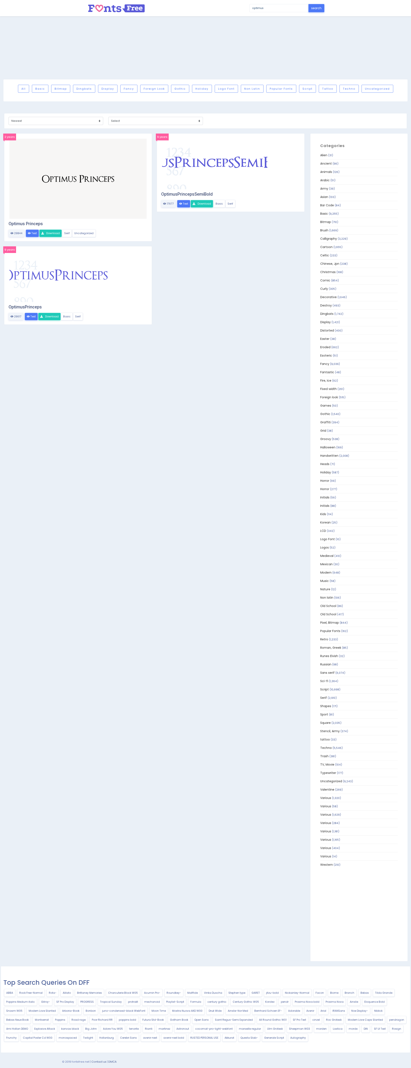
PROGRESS (87, 1002)
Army (324, 188)
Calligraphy (328, 239)
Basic (40, 89)
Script (307, 89)
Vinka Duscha (213, 993)
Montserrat (42, 1020)
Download (53, 233)
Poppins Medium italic (20, 1002)
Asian (324, 197)
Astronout (182, 1029)
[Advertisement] (205, 48)
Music (324, 581)
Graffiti (325, 422)
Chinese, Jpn (329, 264)
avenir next (150, 1038)
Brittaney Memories (89, 993)
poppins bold (127, 1020)
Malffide (192, 993)
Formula (195, 1002)
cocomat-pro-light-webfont (214, 1029)
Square (325, 723)
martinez (164, 1029)
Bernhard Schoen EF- (268, 1011)
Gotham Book (179, 1020)
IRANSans (338, 1011)
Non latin (252, 89)
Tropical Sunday (111, 1002)
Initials (324, 497)
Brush (324, 230)
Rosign (396, 1029)
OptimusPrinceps (25, 306)
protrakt (133, 1002)
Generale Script (274, 1038)
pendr (285, 1002)
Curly (324, 289)
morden (321, 1029)
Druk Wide (215, 1011)
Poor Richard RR (102, 1020)
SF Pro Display (65, 1002)
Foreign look (154, 89)
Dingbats (84, 89)
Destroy (326, 305)
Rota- (53, 993)
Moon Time (159, 1011)
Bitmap (61, 89)
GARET (256, 993)
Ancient (326, 163)
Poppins (60, 1020)
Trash (324, 756)
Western (326, 865)
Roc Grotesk (334, 1020)
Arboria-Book (70, 1011)
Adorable (294, 1011)
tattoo (327, 89)
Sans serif (327, 673)
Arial (323, 1011)
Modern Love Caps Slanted (365, 1020)
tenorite (134, 1029)
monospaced (68, 1038)
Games (325, 405)
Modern (326, 572)
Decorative (328, 297)
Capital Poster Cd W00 (37, 1038)
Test (34, 233)
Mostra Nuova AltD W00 (187, 1011)
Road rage (78, 1020)
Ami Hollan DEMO (17, 1029)
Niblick (378, 1011)
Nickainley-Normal (297, 993)
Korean (325, 522)
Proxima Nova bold (307, 1002)
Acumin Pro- (152, 993)
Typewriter (328, 773)
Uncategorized (377, 89)
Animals (326, 172)
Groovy (325, 439)
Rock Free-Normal (31, 993)
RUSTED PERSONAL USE (204, 1038)
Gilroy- (45, 1002)
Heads (324, 464)
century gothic (216, 1002)
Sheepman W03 (299, 1029)
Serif (67, 233)
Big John (91, 1029)
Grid (323, 430)
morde (353, 1029)
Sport (324, 714)
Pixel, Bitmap (329, 622)
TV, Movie (327, 764)
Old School (328, 606)
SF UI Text (380, 1029)
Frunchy (11, 1038)
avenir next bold (173, 1038)
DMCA (112, 1062)
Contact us (98, 1062)
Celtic (324, 255)
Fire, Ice (325, 380)
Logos (324, 547)
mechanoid (152, 1002)
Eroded (325, 347)
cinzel (316, 1020)
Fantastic (327, 372)
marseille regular (250, 1029)
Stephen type (236, 993)
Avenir (310, 1011)
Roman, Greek (330, 648)
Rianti (148, 1029)
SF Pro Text (299, 1020)
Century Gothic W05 (246, 1002)
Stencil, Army (330, 731)
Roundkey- (174, 993)
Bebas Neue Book (17, 1020)
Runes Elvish (329, 656)
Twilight (88, 1038)
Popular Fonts (281, 89)
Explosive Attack (44, 1029)
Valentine (327, 789)
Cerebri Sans (128, 1038)
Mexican (326, 564)
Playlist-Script (175, 1002)
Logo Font (226, 89)
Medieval (327, 556)
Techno (349, 89)
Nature (325, 589)
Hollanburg (106, 1038)
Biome (334, 993)
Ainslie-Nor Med (238, 1011)
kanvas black (70, 1029)
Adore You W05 (113, 1029)
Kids (323, 514)
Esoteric (326, 355)
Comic (325, 280)
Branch (349, 993)
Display (107, 89)
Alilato (67, 993)
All (23, 89)
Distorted (327, 330)
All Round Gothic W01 (273, 1020)
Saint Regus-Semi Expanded (234, 1020)
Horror (324, 481)
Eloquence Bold (374, 1002)
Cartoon (326, 247)
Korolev (270, 1002)
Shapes (325, 706)
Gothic (180, 89)
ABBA (9, 993)
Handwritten (329, 456)
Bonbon (91, 1011)
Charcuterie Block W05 (123, 993)
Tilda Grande (383, 993)
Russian (325, 664)
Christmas (328, 272)
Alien (323, 155)
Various (325, 798)
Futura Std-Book (153, 1020)
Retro (324, 639)
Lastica (337, 1029)
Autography (298, 1038)
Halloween (327, 447)
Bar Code (327, 205)
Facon (320, 993)
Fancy (129, 89)
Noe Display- (359, 1011)
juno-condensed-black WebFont (123, 1011)
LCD (323, 531)
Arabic (325, 180)
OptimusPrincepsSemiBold (187, 194)
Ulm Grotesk (275, 1029)
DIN (366, 1029)
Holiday (201, 89)
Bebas (364, 993)
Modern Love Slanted (42, 1011)
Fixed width (328, 389)
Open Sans (201, 1020)
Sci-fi (324, 681)
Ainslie (354, 1002)
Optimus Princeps (26, 223)
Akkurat (229, 1038)
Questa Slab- (249, 1038)
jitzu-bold (272, 993)
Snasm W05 (14, 1011)
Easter (324, 339)
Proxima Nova (335, 1002)
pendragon (396, 1020)
